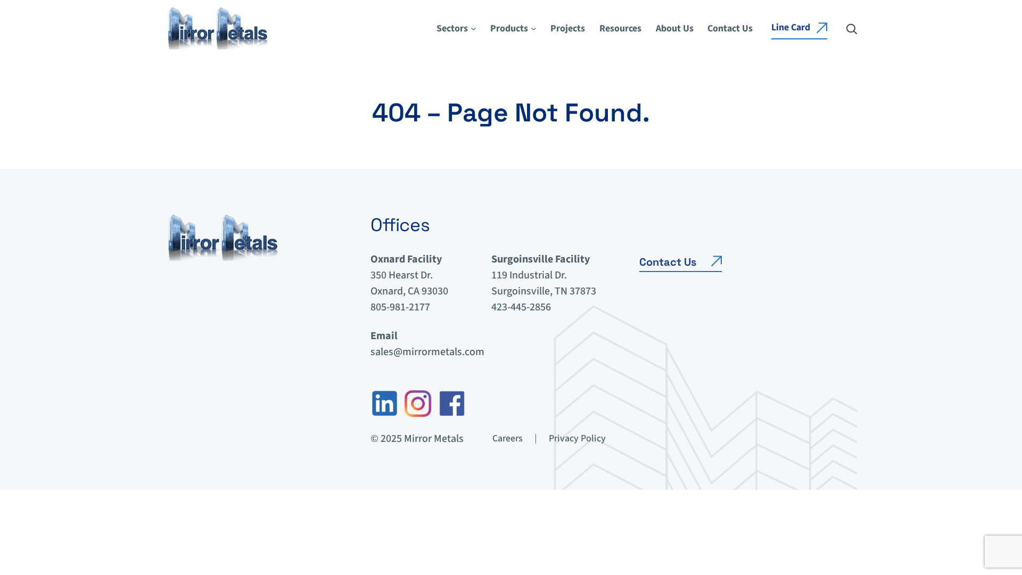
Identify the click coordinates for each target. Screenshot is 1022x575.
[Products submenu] (534, 28)
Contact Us (667, 262)
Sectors (452, 28)
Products (509, 28)
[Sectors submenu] (473, 28)
